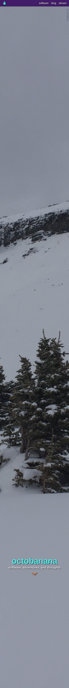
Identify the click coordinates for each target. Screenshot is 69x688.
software (44, 3)
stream (62, 3)
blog (53, 3)
